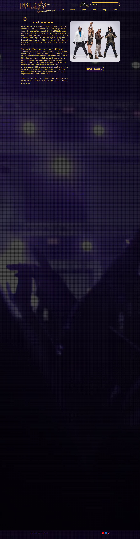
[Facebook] (105, 533)
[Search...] (118, 4)
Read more (25, 84)
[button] (83, 9)
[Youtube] (102, 533)
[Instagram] (108, 533)
